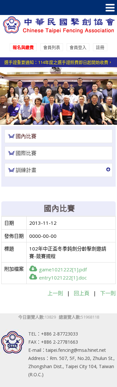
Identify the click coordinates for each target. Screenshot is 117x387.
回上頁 (81, 293)
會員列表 (51, 47)
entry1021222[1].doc (63, 277)
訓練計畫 (26, 170)
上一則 (55, 293)
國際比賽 (26, 153)
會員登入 (78, 47)
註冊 (100, 47)
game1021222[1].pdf (63, 269)
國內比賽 (26, 136)
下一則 (108, 293)
